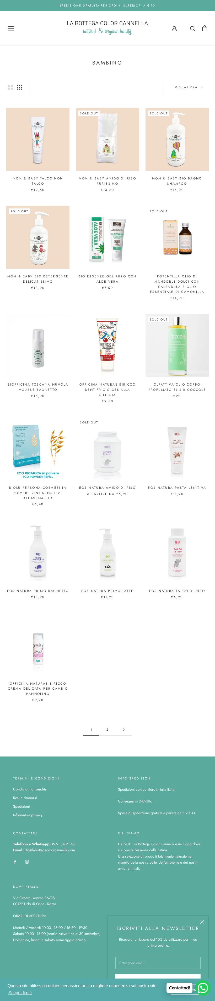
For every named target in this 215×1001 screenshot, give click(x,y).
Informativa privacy (27, 815)
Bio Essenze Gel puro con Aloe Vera (107, 279)
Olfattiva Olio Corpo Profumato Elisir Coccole (177, 387)
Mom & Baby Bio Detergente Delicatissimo (38, 279)
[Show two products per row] (10, 87)
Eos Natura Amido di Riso (107, 487)
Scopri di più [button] (20, 993)
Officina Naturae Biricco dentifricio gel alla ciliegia (107, 389)
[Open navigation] (11, 28)
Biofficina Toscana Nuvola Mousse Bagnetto (38, 387)
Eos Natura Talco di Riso (177, 591)
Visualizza (187, 87)
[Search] (193, 28)
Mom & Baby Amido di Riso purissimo (107, 181)
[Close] (202, 921)
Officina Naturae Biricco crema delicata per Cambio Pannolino (38, 688)
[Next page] (124, 730)
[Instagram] (27, 862)
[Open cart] (204, 28)
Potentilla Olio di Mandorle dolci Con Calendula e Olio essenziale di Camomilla (177, 284)
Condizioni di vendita (30, 789)
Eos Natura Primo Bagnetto (38, 591)
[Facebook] (15, 862)
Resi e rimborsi (25, 797)
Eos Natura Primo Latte (107, 591)
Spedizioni (21, 806)
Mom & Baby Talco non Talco (38, 181)
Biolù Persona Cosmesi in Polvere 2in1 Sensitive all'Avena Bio (38, 493)
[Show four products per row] (19, 87)
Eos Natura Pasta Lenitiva (177, 487)
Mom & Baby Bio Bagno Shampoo (177, 181)
